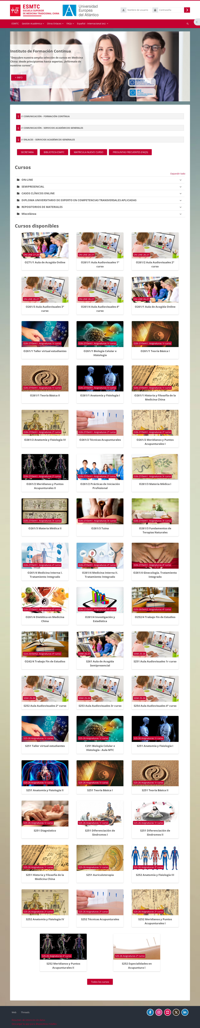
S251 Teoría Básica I (100, 790)
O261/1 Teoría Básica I (155, 351)
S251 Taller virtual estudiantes (45, 746)
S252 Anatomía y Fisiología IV (45, 919)
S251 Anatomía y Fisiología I (155, 746)
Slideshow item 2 (103, 97)
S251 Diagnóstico (45, 830)
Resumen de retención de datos (28, 1019)
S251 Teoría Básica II (155, 790)
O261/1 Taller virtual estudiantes (44, 351)
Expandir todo (177, 173)
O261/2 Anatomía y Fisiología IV (45, 440)
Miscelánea (29, 214)
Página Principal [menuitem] (15, 23)
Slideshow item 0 (96, 97)
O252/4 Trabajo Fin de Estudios (155, 617)
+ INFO (30, 75)
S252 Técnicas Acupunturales (100, 919)
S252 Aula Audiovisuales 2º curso (45, 706)
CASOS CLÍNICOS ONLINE (38, 193)
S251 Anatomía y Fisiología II (45, 790)
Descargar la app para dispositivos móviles (34, 1023)
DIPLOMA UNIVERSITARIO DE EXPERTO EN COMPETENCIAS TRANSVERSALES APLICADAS (79, 200)
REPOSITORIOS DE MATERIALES (42, 207)
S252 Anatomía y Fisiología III (155, 875)
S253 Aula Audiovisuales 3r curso (100, 706)
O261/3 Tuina (100, 528)
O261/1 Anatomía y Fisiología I (100, 395)
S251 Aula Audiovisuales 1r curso (155, 661)
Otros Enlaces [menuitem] (54, 23)
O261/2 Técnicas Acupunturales (100, 440)
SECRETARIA (27, 152)
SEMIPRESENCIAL (33, 186)
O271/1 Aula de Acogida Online (45, 262)
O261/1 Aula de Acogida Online (155, 306)
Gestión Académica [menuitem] (32, 23)
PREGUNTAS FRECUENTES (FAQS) (130, 152)
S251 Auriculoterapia (100, 875)
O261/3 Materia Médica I (155, 484)
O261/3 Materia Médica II (45, 528)
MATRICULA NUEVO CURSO (88, 152)
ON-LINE (27, 179)
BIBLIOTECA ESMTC (54, 152)
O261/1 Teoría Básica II (45, 395)
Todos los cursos (100, 981)
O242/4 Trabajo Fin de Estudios (45, 661)
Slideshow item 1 (100, 97)
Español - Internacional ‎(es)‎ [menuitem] (91, 23)
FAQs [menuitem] (69, 23)
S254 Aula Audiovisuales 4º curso (155, 706)
